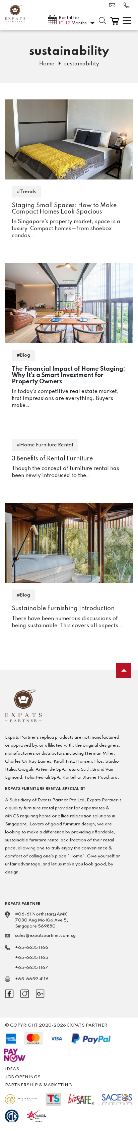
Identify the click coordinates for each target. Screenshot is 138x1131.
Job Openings (23, 1077)
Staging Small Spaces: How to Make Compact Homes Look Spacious (64, 209)
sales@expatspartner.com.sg (114, 5)
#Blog (23, 355)
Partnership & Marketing (38, 1085)
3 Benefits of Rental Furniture (52, 459)
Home (46, 64)
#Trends (26, 192)
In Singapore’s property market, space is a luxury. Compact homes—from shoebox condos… (66, 229)
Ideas (12, 1069)
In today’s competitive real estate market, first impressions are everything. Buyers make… (65, 398)
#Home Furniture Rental (45, 445)
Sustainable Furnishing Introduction (63, 609)
